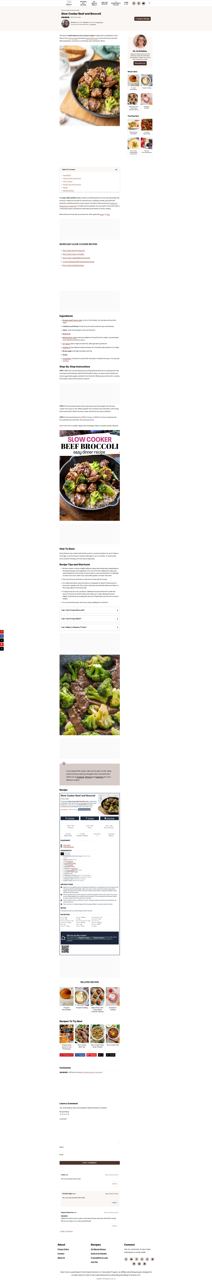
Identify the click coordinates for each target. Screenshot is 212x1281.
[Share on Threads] (2, 649)
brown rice (72, 206)
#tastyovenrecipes (98, 937)
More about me (140, 63)
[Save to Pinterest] (2, 632)
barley (102, 214)
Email (61, 1155)
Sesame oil (66, 347)
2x (65, 854)
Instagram (99, 777)
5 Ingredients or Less (116, 3)
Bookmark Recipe (84, 809)
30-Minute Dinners (98, 1249)
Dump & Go (126, 3)
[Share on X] (2, 640)
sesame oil (74, 868)
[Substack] (144, 1264)
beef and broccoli (92, 38)
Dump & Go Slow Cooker (72, 10)
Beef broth (66, 334)
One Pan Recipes (104, 3)
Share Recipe (110, 818)
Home (63, 10)
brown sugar (70, 870)
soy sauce (70, 865)
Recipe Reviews (68, 191)
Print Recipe (70, 818)
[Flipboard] (139, 1264)
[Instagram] (142, 1259)
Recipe (65, 188)
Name (62, 1147)
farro (108, 214)
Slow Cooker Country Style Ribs (73, 254)
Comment (63, 1119)
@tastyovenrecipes (83, 937)
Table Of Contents (68, 169)
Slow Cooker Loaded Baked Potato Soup (76, 258)
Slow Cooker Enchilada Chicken (73, 265)
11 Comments (92, 24)
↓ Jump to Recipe (142, 19)
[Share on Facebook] (2, 636)
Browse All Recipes (83, 3)
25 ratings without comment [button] (92, 1072)
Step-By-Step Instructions (72, 178)
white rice (113, 203)
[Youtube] (143, 3)
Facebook (80, 777)
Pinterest (88, 777)
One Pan (94, 1262)
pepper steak (73, 38)
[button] (62, 17)
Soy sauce (66, 344)
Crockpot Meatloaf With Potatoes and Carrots (78, 261)
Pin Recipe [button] (91, 818)
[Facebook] (139, 3)
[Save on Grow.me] (2, 653)
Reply (115, 1184)
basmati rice (64, 206)
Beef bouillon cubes (70, 337)
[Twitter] (152, 1259)
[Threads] (147, 1259)
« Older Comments (66, 1231)
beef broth (70, 861)
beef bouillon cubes (70, 863)
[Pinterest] (134, 3)
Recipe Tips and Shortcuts (72, 185)
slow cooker (66, 845)
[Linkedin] (134, 1264)
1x (62, 854)
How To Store (67, 181)
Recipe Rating (64, 1112)
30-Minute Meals (94, 3)
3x (68, 854)
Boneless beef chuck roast (72, 320)
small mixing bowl (68, 846)
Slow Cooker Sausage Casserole (74, 250)
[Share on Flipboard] (2, 644)
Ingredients (67, 175)
